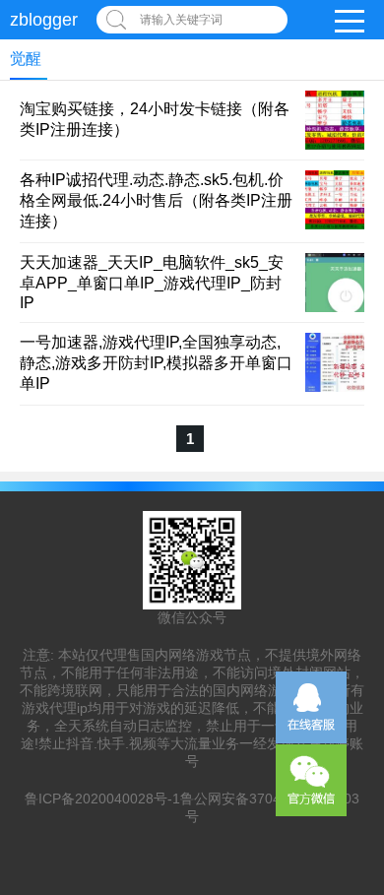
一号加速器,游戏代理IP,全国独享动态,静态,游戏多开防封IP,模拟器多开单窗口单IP (156, 363)
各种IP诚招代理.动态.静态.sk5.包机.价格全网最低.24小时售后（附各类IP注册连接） (156, 200)
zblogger (44, 20)
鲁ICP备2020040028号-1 (102, 798)
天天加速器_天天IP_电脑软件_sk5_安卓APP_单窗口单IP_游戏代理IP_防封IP (152, 282)
